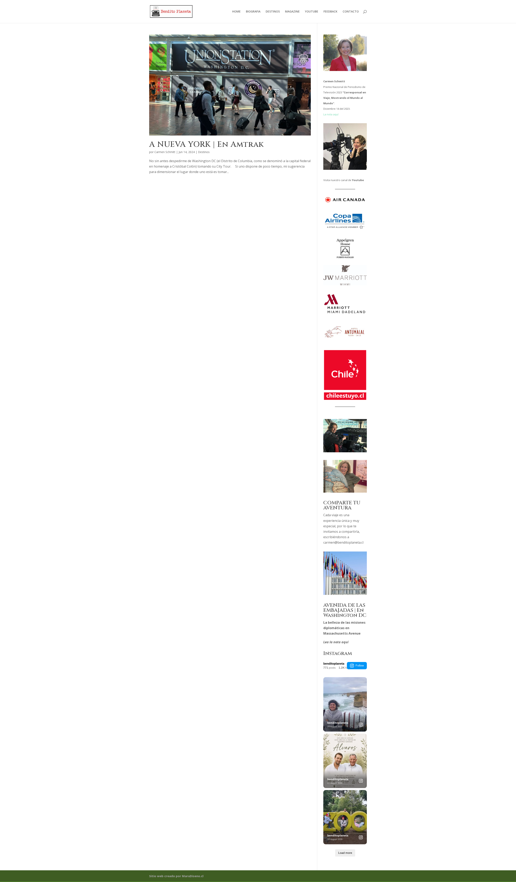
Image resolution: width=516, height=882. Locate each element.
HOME (236, 11)
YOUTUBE (311, 11)
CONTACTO (351, 11)
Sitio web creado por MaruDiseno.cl (176, 876)
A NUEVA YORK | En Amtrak (206, 144)
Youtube (358, 180)
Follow (360, 665)
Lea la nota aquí (336, 642)
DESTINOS (273, 11)
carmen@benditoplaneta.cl (343, 542)
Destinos (204, 152)
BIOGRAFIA (253, 11)
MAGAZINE (292, 11)
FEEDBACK (330, 11)
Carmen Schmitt (164, 152)
